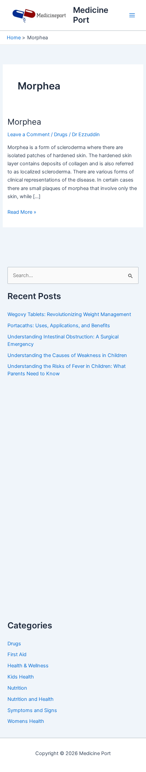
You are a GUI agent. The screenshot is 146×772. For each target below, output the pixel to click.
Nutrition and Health (30, 699)
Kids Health (20, 677)
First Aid (16, 654)
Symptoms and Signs (32, 710)
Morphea (24, 122)
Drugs (61, 134)
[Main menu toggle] (132, 15)
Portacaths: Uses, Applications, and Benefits (58, 325)
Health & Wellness (28, 666)
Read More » (21, 212)
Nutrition (17, 688)
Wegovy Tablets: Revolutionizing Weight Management (69, 314)
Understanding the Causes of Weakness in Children (67, 355)
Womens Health (25, 721)
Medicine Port (90, 14)
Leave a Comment (28, 134)
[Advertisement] (58, 505)
